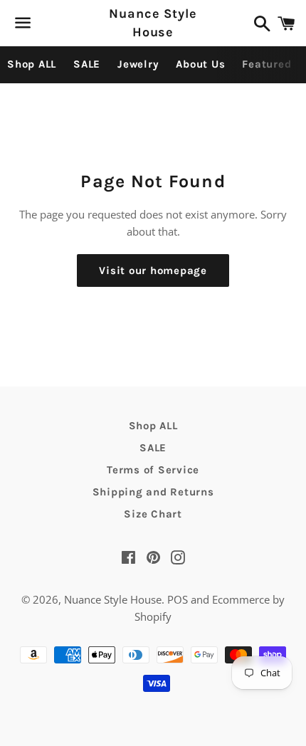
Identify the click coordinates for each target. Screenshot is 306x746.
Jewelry (138, 64)
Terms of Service (153, 469)
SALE (86, 64)
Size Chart (153, 514)
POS (177, 599)
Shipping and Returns (153, 491)
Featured (266, 64)
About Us (200, 64)
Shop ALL (31, 64)
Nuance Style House (153, 22)
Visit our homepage (153, 270)
